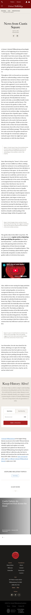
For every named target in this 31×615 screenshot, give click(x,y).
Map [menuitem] (18, 587)
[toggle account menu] (26, 2)
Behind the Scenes (16, 10)
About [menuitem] (21, 565)
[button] (2, 6)
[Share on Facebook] (17, 35)
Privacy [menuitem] (14, 606)
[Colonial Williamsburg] (15, 6)
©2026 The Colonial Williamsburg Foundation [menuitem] (15, 603)
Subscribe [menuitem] (10, 570)
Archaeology (15, 475)
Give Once (9, 411)
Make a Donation (15, 423)
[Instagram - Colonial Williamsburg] (19, 594)
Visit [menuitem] (15, 577)
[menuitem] (15, 582)
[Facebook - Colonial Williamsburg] (11, 594)
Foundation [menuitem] (21, 563)
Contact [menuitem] (21, 568)
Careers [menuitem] (21, 573)
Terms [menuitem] (8, 606)
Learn (9, 10)
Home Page (3, 10)
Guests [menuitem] (10, 563)
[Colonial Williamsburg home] (15, 559)
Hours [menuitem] (13, 587)
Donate (19, 2)
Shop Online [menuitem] (10, 565)
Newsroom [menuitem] (21, 570)
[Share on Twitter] (13, 35)
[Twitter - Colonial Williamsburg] (15, 594)
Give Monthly (21, 411)
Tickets (12, 2)
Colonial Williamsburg (8, 438)
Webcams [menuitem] (10, 568)
